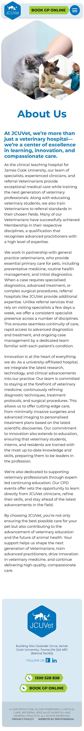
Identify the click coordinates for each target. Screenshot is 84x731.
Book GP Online (48, 10)
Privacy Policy (23, 719)
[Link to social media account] (48, 661)
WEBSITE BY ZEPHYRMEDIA (56, 719)
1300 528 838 (47, 678)
